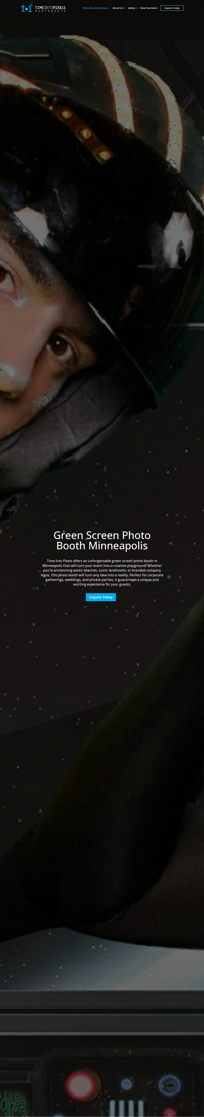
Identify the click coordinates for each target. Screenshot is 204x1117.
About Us (118, 8)
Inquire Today (171, 8)
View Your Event (148, 8)
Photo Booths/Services (95, 8)
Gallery (131, 8)
